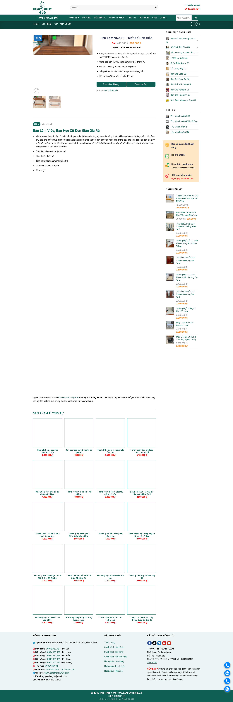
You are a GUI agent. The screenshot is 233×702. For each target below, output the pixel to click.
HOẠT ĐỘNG (144, 18)
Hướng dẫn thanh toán (114, 666)
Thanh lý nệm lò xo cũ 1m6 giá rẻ (78, 493)
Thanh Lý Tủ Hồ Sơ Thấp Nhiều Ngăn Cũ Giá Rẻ (141, 618)
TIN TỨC (132, 18)
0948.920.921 (53, 648)
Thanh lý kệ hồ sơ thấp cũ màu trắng (110, 535)
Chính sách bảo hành (113, 647)
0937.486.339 (67, 669)
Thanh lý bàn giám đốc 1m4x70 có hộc (47, 451)
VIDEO (154, 18)
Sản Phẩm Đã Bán (62, 24)
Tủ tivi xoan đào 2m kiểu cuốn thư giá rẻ (141, 451)
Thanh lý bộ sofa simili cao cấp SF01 (47, 618)
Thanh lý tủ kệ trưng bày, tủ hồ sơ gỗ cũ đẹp (142, 535)
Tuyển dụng (109, 642)
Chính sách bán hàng (113, 652)
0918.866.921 (53, 659)
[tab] (36, 124)
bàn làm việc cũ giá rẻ (68, 397)
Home (36, 24)
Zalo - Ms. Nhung (111, 84)
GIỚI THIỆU (86, 18)
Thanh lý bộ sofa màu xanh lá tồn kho (110, 451)
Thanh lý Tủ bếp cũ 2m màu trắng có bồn (110, 493)
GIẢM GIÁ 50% (100, 18)
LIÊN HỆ (163, 18)
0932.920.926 (53, 655)
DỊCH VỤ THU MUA (116, 18)
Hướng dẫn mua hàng (114, 661)
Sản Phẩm (46, 24)
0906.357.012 (53, 662)
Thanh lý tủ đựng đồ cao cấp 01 (141, 576)
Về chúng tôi (47, 124)
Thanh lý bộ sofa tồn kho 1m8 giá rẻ (110, 618)
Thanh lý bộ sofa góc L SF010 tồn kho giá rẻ (79, 535)
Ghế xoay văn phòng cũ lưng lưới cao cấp (79, 618)
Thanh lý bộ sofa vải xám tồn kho (110, 576)
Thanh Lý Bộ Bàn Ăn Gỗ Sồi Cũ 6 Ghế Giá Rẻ (78, 576)
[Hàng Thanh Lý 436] (49, 7)
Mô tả (36, 124)
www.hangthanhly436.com (56, 673)
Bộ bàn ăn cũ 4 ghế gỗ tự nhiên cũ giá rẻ (47, 493)
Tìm (195, 18)
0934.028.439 (53, 652)
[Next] (87, 64)
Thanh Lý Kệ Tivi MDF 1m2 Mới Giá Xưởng (47, 535)
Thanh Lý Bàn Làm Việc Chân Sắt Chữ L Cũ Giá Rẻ (47, 576)
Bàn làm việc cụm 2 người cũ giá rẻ (79, 451)
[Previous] (37, 64)
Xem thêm (152, 662)
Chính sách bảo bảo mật (115, 656)
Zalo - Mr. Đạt (140, 84)
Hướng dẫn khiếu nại (113, 671)
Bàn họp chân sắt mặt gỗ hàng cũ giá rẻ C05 (141, 493)
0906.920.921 (51, 666)
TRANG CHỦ (73, 18)
